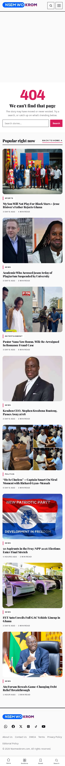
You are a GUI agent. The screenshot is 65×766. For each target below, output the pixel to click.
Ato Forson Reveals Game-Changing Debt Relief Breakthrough (29, 688)
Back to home (52, 140)
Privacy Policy (54, 736)
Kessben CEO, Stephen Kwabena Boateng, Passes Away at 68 (30, 412)
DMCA (32, 736)
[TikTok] (36, 726)
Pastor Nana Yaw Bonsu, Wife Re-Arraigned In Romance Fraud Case (31, 343)
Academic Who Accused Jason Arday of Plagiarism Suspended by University (27, 274)
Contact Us (21, 736)
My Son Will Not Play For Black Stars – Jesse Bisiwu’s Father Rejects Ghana (31, 205)
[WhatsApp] (6, 726)
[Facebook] (13, 726)
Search (56, 123)
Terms (41, 736)
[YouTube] (43, 726)
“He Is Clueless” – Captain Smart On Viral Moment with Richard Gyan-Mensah (30, 481)
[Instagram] (28, 726)
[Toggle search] (50, 5)
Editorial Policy (10, 743)
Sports (9, 198)
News (8, 267)
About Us (7, 736)
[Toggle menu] (59, 5)
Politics (10, 474)
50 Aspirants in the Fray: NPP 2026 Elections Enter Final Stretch (31, 550)
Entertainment (14, 336)
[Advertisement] (32, 47)
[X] (21, 726)
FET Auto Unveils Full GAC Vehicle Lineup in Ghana (31, 619)
